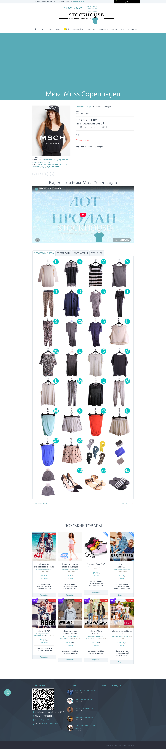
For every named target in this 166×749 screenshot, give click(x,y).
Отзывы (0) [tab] (97, 253)
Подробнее (44, 595)
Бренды (114, 29)
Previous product (41, 503)
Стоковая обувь (77, 29)
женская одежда (61, 164)
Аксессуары (91, 29)
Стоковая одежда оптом (84, 718)
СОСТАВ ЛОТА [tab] (63, 253)
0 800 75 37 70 (73, 7)
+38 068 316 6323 (92, 6)
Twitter (34, 174)
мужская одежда (38, 167)
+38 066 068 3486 (92, 9)
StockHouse (80, 107)
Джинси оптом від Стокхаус (85, 691)
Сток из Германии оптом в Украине (85, 727)
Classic (45, 164)
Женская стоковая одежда (51, 160)
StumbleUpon (52, 174)
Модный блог (133, 29)
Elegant (51, 164)
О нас (122, 29)
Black (40, 164)
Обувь (48, 167)
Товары (89, 107)
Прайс (42, 29)
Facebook (40, 174)
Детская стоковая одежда (95, 567)
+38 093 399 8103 (92, 11)
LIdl (67, 29)
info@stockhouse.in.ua (48, 720)
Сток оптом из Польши (83, 700)
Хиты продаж (103, 29)
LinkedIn (46, 174)
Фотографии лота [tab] (44, 253)
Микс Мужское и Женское (43, 569)
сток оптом (56, 167)
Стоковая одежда (54, 29)
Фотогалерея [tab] (80, 253)
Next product (126, 503)
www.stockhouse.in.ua (50, 724)
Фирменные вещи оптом (84, 709)
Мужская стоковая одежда (122, 569)
